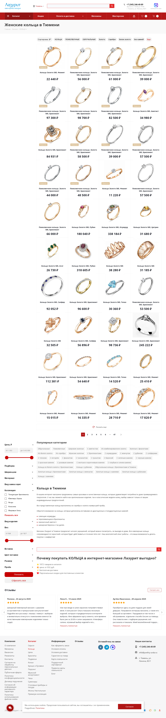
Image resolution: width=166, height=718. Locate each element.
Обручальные (44, 449)
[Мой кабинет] (134, 16)
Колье (30, 662)
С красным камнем (46, 462)
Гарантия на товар (59, 655)
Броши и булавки (36, 666)
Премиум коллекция (37, 694)
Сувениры (32, 681)
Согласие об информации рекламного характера (10, 688)
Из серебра (61, 453)
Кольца (31, 649)
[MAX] (112, 647)
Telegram (106, 647)
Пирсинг (32, 669)
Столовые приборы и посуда (37, 686)
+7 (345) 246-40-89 (135, 4)
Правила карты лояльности (58, 669)
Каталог (32, 641)
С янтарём (54, 458)
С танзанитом (81, 458)
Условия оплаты (58, 649)
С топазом (42, 458)
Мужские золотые (76, 453)
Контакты (9, 659)
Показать (19, 574)
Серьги (31, 645)
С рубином (138, 453)
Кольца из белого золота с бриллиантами (55, 467)
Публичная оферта (13, 672)
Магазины (9, 649)
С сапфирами (151, 453)
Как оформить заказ (60, 645)
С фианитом (67, 458)
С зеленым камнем (124, 458)
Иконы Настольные (37, 690)
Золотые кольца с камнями (107, 472)
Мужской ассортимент (33, 673)
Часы (30, 678)
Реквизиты (9, 655)
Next (162, 612)
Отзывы (79, 641)
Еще (149, 39)
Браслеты (32, 655)
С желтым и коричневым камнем (90, 462)
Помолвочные (59, 449)
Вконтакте (100, 647)
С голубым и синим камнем (119, 462)
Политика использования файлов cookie (11, 697)
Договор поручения (13, 681)
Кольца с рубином (84, 467)
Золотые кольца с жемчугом (81, 472)
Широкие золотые (76, 449)
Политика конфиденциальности (14, 677)
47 (114, 434)
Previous (4, 612)
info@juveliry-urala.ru (148, 652)
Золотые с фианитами (139, 449)
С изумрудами (111, 453)
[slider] (6, 457)
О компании (10, 645)
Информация (58, 641)
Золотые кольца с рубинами (134, 472)
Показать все (11, 515)
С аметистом (92, 449)
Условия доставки (59, 652)
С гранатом (95, 458)
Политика (40, 708)
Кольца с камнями (45, 476)
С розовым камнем (65, 462)
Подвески (32, 659)
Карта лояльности (59, 659)
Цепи (30, 652)
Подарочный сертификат (57, 663)
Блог (53, 673)
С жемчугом (125, 453)
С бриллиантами (94, 453)
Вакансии (9, 652)
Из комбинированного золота (113, 449)
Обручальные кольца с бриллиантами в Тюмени (115, 467)
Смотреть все (154, 590)
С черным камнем (143, 458)
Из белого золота (45, 453)
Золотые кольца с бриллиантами (52, 472)
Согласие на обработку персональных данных (11, 665)
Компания (10, 641)
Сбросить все (19, 580)
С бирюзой (108, 458)
